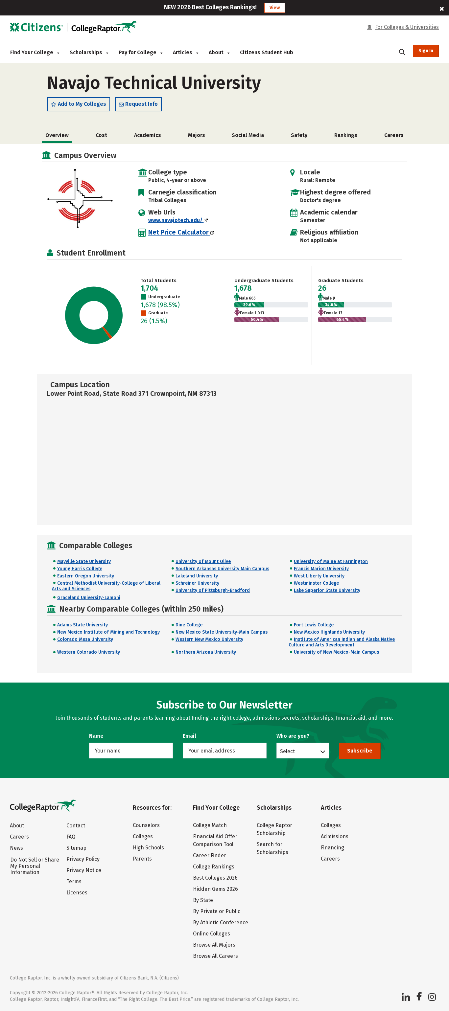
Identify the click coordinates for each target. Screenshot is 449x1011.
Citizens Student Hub (266, 52)
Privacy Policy (83, 859)
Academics (147, 135)
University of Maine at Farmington (331, 561)
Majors (196, 135)
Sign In (425, 51)
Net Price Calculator (179, 232)
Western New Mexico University (209, 639)
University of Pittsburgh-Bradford (213, 590)
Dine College (189, 625)
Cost (101, 135)
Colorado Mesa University (85, 639)
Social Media (248, 135)
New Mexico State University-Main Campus (222, 632)
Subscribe (359, 751)
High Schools (148, 847)
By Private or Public (216, 911)
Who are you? (292, 736)
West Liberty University (319, 576)
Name (96, 736)
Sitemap (76, 848)
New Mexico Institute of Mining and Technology (108, 632)
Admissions (334, 836)
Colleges (143, 836)
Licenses (76, 892)
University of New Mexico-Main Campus (336, 652)
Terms (74, 881)
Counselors (146, 825)
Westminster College (316, 583)
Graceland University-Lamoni (88, 597)
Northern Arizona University (206, 652)
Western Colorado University (88, 652)
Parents (142, 859)
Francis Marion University (321, 569)
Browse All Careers (215, 956)
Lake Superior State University (327, 590)
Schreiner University (197, 583)
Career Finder (209, 855)
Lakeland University (197, 576)
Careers (394, 135)
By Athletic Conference (220, 922)
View (275, 8)
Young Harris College (79, 569)
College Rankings (213, 867)
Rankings (345, 135)
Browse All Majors (214, 945)
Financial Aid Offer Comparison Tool (215, 840)
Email (189, 736)
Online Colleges (211, 934)
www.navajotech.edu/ (176, 220)
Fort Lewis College (314, 625)
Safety (299, 135)
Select (287, 751)
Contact (75, 825)
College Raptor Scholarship (274, 829)
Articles (183, 52)
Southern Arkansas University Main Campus (222, 569)
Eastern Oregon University (85, 576)
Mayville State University (84, 561)
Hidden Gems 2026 (215, 889)
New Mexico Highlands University (329, 632)
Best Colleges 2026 (215, 878)
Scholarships (87, 52)
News (16, 848)
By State (203, 900)
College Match (210, 825)
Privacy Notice (83, 870)
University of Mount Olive (203, 561)
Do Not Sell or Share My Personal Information (34, 866)
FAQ (70, 837)
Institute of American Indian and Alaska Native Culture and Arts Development (342, 642)
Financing (332, 847)
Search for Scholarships (272, 848)
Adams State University (82, 625)
